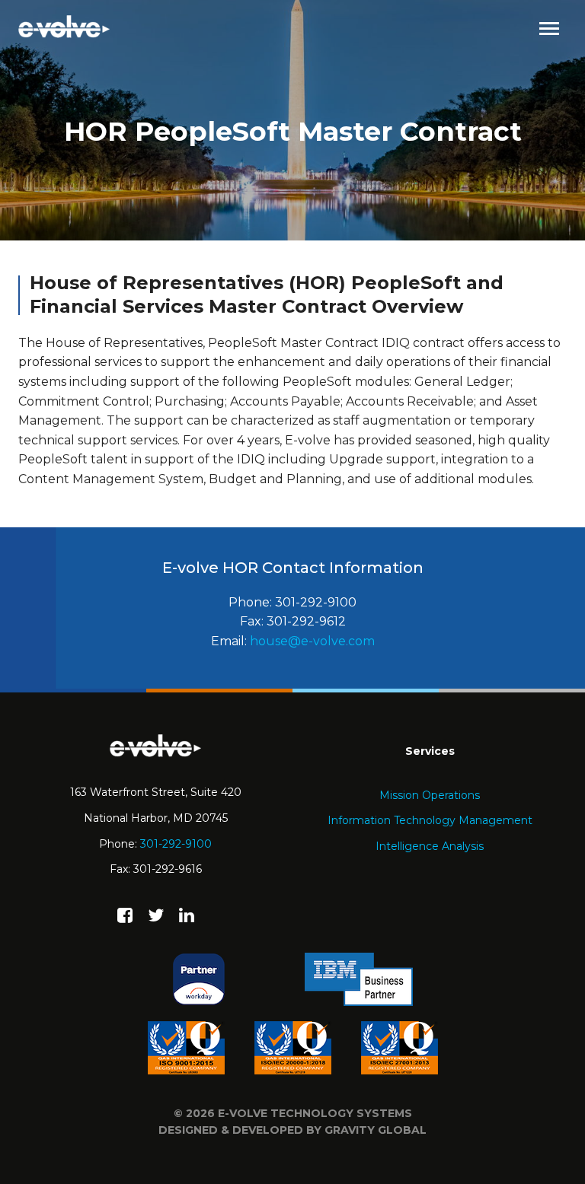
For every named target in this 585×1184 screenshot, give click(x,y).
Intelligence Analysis (430, 846)
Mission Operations (429, 795)
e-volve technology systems (315, 1113)
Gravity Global (375, 1130)
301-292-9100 (176, 844)
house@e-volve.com (312, 641)
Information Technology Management (430, 820)
